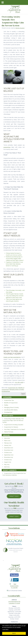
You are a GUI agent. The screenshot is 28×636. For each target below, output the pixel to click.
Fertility (6, 405)
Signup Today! (14, 496)
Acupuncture (7, 473)
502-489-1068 (19, 382)
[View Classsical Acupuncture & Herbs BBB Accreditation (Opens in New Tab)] (14, 581)
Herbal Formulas (8, 432)
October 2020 (8, 452)
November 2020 (8, 450)
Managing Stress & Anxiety (16, 389)
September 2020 (8, 455)
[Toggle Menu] (2, 2)
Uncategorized (6, 391)
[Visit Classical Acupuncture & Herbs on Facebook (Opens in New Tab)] (14, 576)
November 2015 (8, 457)
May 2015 (6, 464)
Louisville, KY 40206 (14, 603)
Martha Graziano (19, 28)
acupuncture (7, 147)
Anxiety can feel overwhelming (12, 357)
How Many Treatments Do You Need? (14, 429)
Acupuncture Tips (13, 387)
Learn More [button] (5, 629)
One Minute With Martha (10, 410)
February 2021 (8, 443)
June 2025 (7, 438)
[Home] (14, 572)
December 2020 (8, 447)
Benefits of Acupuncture (10, 402)
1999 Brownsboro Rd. (14, 601)
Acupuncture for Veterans (11, 427)
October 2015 (8, 459)
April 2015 (6, 467)
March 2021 (7, 440)
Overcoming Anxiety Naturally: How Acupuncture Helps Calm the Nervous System (13, 420)
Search (23, 394)
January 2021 (7, 445)
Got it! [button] (14, 633)
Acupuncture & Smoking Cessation (13, 424)
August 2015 (7, 462)
